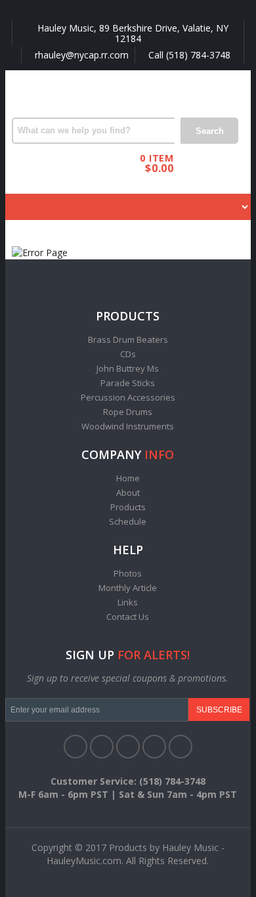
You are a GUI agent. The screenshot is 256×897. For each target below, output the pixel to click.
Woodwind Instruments (127, 426)
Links (127, 602)
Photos (128, 573)
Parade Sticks (127, 383)
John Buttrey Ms (127, 368)
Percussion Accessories (128, 397)
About (128, 492)
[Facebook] (75, 746)
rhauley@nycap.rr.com (80, 55)
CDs (128, 354)
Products (128, 507)
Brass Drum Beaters (128, 339)
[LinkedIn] (128, 746)
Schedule (127, 521)
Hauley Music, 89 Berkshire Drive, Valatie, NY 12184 (131, 33)
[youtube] (154, 746)
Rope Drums (127, 412)
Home (128, 478)
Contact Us (127, 617)
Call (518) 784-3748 (188, 55)
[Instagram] (180, 746)
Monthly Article (127, 588)
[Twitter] (102, 746)
